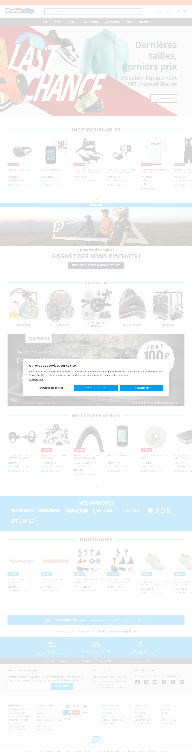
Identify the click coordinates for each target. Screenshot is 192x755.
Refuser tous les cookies (96, 388)
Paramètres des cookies (50, 387)
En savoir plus (36, 379)
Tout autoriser (141, 387)
